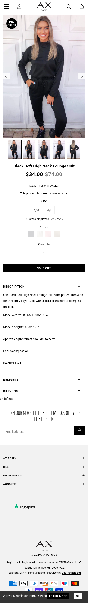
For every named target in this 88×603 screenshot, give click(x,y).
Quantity (44, 244)
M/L (49, 210)
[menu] (6, 7)
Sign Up (79, 430)
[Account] (19, 6)
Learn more (58, 596)
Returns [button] (10, 390)
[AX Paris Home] (44, 6)
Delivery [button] (11, 380)
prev (6, 76)
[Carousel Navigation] (44, 76)
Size (44, 201)
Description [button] (14, 286)
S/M (36, 210)
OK (78, 596)
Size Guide (57, 219)
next (81, 76)
